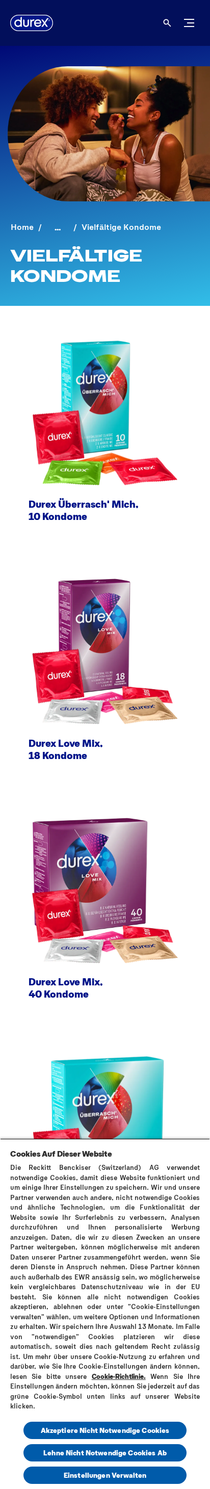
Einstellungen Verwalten (105, 1475)
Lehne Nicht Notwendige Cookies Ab (105, 1452)
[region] (105, 1313)
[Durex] (31, 23)
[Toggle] (189, 23)
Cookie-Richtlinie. (119, 1376)
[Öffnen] (167, 23)
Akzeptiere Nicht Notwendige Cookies (105, 1430)
